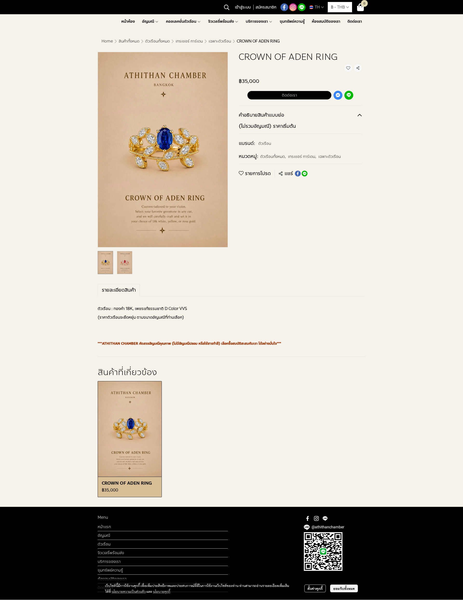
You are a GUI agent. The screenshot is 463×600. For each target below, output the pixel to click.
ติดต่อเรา (289, 95)
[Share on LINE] (304, 173)
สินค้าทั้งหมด (129, 41)
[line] (302, 7)
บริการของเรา (109, 561)
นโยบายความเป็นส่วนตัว (129, 591)
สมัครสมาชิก (266, 7)
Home (107, 41)
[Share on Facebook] (298, 173)
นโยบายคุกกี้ (161, 591)
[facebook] (284, 7)
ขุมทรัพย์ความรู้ (110, 570)
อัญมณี (104, 535)
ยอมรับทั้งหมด (344, 588)
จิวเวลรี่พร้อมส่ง (111, 553)
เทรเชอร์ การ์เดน (189, 41)
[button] (227, 7)
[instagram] (293, 7)
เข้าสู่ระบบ (243, 7)
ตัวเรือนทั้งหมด (157, 41)
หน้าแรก (104, 527)
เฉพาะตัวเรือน (220, 41)
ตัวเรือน (264, 143)
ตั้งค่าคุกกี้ (315, 588)
